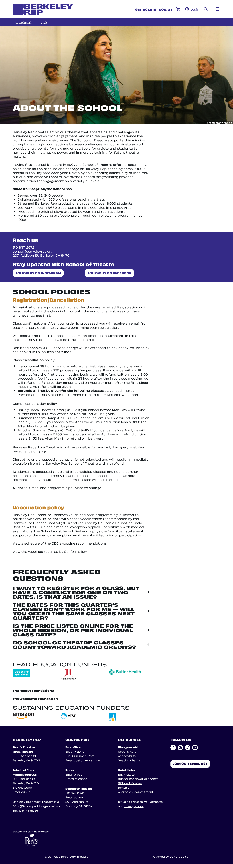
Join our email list (190, 763)
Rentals (123, 787)
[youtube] (195, 747)
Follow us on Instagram (38, 272)
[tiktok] (187, 747)
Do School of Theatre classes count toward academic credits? (74, 644)
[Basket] (178, 9)
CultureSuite (179, 856)
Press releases (76, 779)
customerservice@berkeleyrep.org (41, 327)
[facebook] (173, 747)
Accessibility (127, 756)
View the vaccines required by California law (50, 551)
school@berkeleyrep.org (32, 251)
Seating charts (129, 760)
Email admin (21, 792)
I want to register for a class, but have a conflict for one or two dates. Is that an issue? (76, 592)
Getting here (127, 751)
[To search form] (205, 9)
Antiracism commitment (135, 792)
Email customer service (82, 760)
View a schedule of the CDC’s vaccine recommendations (60, 543)
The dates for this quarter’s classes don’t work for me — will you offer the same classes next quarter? (74, 611)
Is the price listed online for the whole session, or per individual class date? (73, 630)
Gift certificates (130, 783)
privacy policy (134, 806)
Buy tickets (126, 774)
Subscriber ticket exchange (138, 779)
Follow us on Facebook (109, 272)
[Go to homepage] (43, 9)
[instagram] (180, 747)
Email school (74, 797)
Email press (73, 774)
